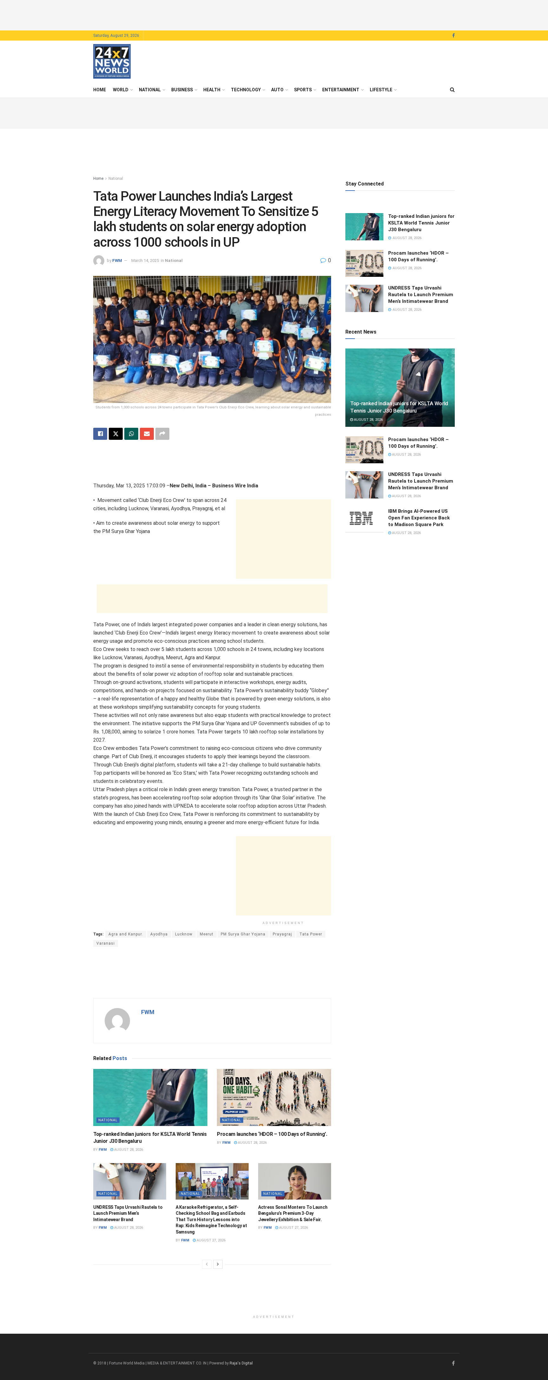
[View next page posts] (218, 1264)
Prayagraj (282, 934)
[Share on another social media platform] (162, 434)
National (150, 89)
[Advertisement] (274, 14)
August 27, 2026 (210, 1240)
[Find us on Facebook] (453, 35)
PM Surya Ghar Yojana (243, 934)
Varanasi (105, 943)
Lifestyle (381, 89)
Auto (277, 89)
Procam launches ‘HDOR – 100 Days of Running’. (272, 1134)
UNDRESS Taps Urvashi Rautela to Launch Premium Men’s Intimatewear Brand (127, 1213)
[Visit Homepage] (112, 61)
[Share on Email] (147, 434)
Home (99, 89)
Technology (246, 89)
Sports (303, 89)
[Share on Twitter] (116, 434)
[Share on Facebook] (100, 434)
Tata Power (310, 934)
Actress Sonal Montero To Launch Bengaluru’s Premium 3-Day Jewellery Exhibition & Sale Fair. (292, 1213)
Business (182, 89)
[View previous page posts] (207, 1264)
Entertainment (340, 89)
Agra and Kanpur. (125, 934)
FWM (117, 260)
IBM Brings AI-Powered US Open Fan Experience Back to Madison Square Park (419, 517)
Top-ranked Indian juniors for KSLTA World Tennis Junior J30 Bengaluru (421, 222)
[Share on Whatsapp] (131, 434)
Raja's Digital (241, 1363)
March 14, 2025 (145, 260)
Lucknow (183, 934)
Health (211, 89)
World (120, 89)
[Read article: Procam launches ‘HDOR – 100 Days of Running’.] (274, 1097)
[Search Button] (452, 90)
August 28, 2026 (128, 1150)
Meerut (206, 934)
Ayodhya (159, 934)
